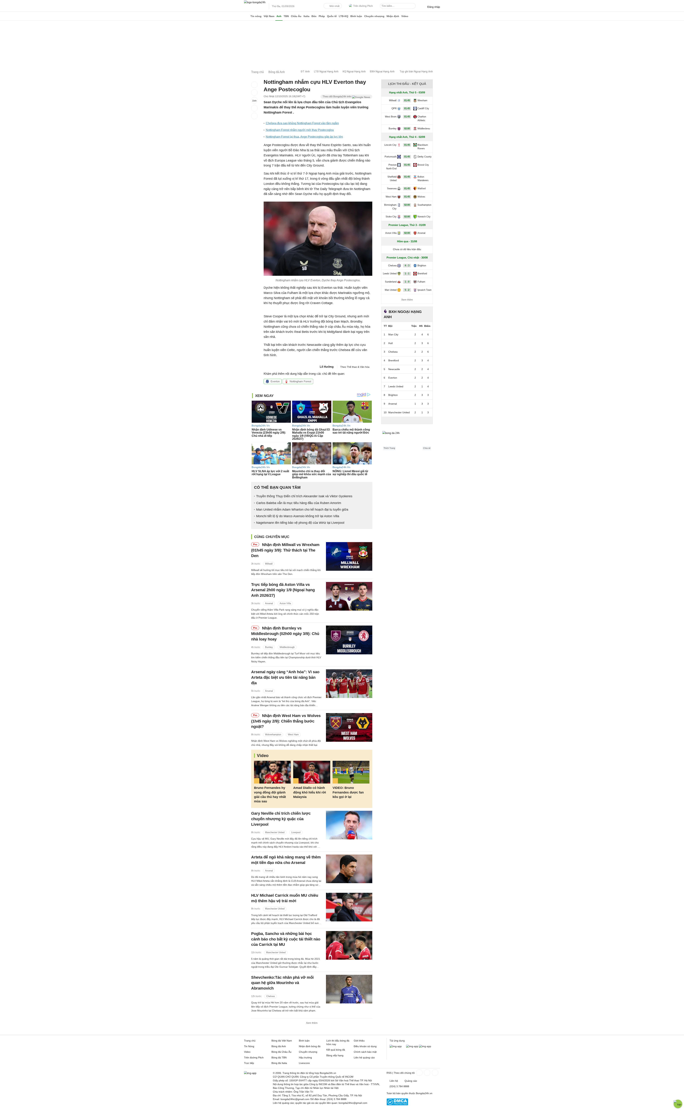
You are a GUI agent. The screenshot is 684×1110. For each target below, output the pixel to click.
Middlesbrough (287, 647)
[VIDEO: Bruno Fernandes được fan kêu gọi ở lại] (351, 772)
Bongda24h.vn (424, 1093)
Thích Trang (389, 448)
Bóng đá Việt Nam (281, 1040)
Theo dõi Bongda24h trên (337, 96)
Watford (422, 188)
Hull (390, 343)
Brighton (422, 265)
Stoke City (391, 216)
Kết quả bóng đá (335, 1049)
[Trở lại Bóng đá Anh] (254, 116)
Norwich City (424, 216)
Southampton (424, 205)
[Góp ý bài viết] (254, 108)
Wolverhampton (273, 734)
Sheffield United (392, 178)
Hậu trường (305, 1057)
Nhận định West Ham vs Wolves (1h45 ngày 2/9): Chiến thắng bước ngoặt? (286, 721)
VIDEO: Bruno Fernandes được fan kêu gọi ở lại (348, 792)
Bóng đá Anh (278, 1046)
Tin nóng (255, 16)
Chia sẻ (427, 448)
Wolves (421, 196)
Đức (314, 16)
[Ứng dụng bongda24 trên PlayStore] (412, 1046)
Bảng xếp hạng (334, 1055)
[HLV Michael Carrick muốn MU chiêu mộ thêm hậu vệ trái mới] (349, 907)
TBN (286, 16)
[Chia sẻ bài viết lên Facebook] (254, 84)
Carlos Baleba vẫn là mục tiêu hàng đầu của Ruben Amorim (298, 503)
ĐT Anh (305, 71)
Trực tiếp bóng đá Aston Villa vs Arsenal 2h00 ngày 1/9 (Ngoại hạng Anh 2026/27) (283, 590)
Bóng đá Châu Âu (281, 1051)
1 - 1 (407, 273)
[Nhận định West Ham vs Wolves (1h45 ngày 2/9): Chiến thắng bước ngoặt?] (349, 727)
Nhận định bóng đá (309, 1046)
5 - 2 (407, 290)
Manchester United (274, 832)
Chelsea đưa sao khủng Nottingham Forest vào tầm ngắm (302, 123)
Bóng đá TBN (279, 1057)
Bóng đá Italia (279, 1063)
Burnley (269, 647)
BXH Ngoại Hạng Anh (382, 71)
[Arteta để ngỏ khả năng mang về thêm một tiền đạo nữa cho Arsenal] (349, 869)
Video (404, 16)
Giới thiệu (359, 1040)
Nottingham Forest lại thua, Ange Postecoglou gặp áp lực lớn (304, 136)
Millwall (269, 563)
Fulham (421, 281)
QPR (394, 108)
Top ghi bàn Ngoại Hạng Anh (416, 71)
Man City (393, 334)
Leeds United (390, 273)
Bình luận (356, 16)
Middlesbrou (424, 128)
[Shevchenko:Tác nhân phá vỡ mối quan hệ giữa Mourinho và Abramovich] (349, 989)
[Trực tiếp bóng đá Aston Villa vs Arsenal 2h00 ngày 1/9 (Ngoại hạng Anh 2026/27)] (349, 596)
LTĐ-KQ (343, 16)
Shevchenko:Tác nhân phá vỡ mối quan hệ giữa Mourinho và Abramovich (282, 983)
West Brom (391, 116)
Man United (391, 290)
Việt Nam (269, 16)
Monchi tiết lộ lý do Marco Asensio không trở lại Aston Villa (297, 516)
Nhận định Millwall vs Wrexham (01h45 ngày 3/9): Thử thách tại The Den (285, 550)
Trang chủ (249, 1040)
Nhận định (393, 16)
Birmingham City (390, 207)
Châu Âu (296, 16)
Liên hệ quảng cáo (364, 1057)
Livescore (304, 1063)
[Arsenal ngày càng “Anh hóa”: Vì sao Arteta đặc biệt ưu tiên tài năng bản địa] (349, 683)
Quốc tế (332, 16)
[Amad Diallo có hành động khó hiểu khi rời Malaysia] (311, 772)
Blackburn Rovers (423, 147)
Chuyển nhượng (374, 16)
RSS (389, 1072)
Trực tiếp (249, 1063)
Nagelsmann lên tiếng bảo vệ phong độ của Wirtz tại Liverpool (300, 522)
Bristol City (423, 165)
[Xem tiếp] (407, 420)
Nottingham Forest (300, 381)
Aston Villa (285, 603)
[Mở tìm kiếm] (413, 6)
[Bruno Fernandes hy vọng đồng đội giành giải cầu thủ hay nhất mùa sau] (272, 772)
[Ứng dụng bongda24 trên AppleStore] (425, 1046)
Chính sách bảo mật (365, 1051)
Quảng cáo (411, 1080)
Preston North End (391, 167)
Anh (278, 16)
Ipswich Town (424, 290)
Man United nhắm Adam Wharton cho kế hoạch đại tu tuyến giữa (302, 509)
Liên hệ (394, 1080)
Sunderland (391, 281)
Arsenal (269, 603)
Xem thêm (312, 1022)
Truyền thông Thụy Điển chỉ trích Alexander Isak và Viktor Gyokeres (304, 496)
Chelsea (270, 996)
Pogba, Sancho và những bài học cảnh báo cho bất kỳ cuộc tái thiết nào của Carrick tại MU (285, 939)
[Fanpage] (419, 1072)
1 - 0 (407, 281)
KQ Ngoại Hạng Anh (354, 71)
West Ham (293, 734)
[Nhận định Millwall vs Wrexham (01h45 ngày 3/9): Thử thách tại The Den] (349, 556)
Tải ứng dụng (397, 1040)
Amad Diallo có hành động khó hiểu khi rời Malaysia (309, 792)
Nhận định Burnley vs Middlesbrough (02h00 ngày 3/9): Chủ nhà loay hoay (285, 633)
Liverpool (295, 832)
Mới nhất (335, 6)
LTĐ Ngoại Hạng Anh (326, 71)
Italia (306, 16)
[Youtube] (434, 1072)
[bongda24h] (246, 16)
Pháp (322, 16)
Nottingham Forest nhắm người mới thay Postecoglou (300, 129)
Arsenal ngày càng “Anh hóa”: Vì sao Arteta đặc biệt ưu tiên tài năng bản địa (285, 677)
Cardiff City (423, 108)
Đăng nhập (433, 6)
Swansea (392, 188)
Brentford (422, 273)
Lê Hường (327, 366)
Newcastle (394, 369)
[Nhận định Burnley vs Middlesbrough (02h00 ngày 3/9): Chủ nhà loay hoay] (349, 640)
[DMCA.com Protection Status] (397, 1104)
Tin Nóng (249, 1046)
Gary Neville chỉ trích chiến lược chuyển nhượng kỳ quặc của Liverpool (281, 819)
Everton (275, 381)
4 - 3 (407, 265)
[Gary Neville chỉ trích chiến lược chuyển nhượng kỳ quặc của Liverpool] (349, 825)
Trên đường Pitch (363, 5)
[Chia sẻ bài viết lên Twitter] (254, 92)
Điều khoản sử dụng (365, 1046)
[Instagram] (426, 1072)
